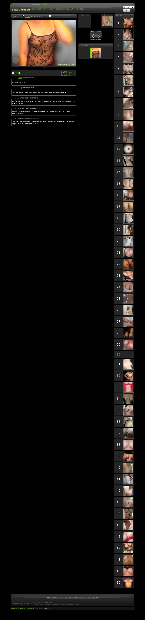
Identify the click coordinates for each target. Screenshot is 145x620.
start (33, 9)
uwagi (76, 9)
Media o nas (15, 608)
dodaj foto (49, 9)
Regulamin (31, 608)
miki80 (20, 78)
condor (27, 17)
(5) (16, 73)
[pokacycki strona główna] (20, 12)
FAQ (71, 9)
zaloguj (66, 9)
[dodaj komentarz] (19, 74)
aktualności (40, 9)
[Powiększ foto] (50, 17)
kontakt (81, 9)
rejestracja (58, 9)
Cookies (39, 608)
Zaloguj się (64, 75)
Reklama (23, 608)
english (44, 4)
